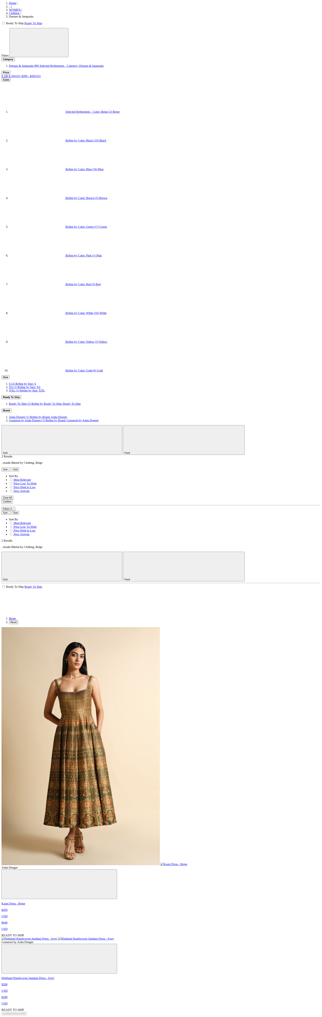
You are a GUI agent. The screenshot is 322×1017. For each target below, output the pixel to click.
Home (12, 3)
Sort (5, 469)
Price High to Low (25, 487)
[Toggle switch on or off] (3, 23)
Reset (13, 622)
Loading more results (14, 1013)
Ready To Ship (33, 23)
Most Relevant (22, 479)
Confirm (7, 501)
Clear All (7, 497)
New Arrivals (21, 491)
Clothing (14, 13)
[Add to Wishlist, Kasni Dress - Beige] (59, 884)
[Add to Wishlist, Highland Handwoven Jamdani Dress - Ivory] (59, 958)
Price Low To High (25, 483)
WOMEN (15, 9)
